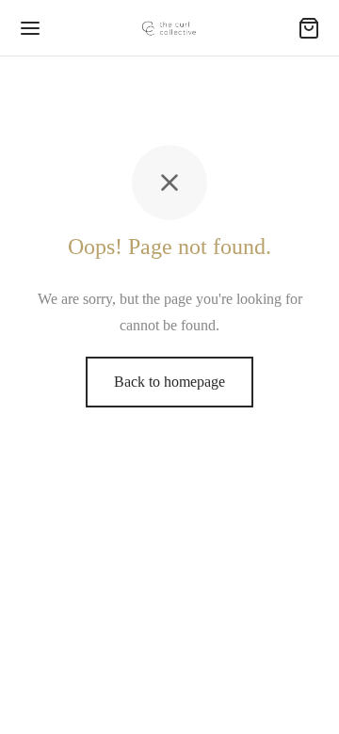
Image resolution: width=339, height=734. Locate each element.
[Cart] (309, 28)
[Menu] (30, 28)
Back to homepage (169, 382)
